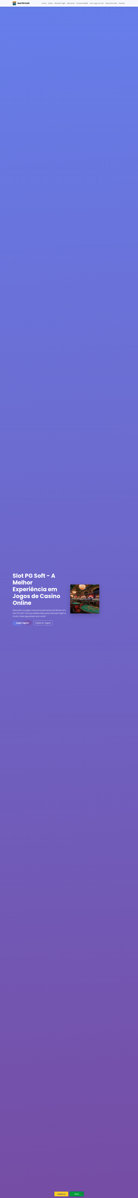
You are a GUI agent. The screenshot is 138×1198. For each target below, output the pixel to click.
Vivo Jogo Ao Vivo (97, 3)
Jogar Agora (22, 622)
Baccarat (71, 3)
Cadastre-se (61, 1194)
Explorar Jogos (43, 622)
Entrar (77, 1194)
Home (44, 3)
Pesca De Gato (111, 3)
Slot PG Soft (23, 3)
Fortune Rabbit (82, 3)
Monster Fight (59, 3)
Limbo (50, 3)
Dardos (122, 3)
